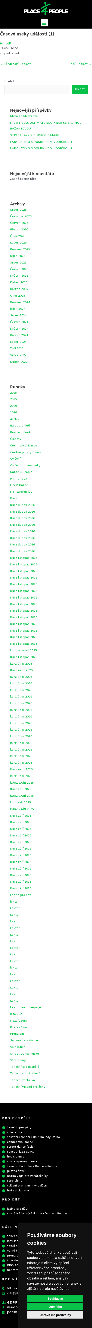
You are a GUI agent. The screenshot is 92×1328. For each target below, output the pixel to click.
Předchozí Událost (15, 64)
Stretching (18, 1060)
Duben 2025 (18, 282)
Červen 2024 (19, 322)
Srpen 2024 (18, 316)
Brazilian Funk (20, 432)
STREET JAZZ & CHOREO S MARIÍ (34, 135)
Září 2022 (17, 349)
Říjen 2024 (17, 309)
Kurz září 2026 (20, 836)
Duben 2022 (18, 362)
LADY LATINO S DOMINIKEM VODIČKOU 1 (41, 142)
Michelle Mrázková (24, 116)
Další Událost (80, 64)
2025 (13, 393)
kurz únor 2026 (21, 664)
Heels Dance (19, 485)
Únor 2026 (17, 236)
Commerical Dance (23, 446)
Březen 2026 (19, 230)
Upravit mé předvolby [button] (55, 1315)
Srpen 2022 (18, 355)
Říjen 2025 (17, 256)
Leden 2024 (18, 342)
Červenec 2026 (20, 216)
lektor (14, 902)
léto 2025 (17, 1014)
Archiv (14, 419)
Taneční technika (22, 1080)
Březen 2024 (19, 335)
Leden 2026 (18, 243)
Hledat (9, 81)
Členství (16, 439)
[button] (44, 22)
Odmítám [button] (55, 1306)
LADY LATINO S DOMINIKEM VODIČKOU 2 (41, 148)
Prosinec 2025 (20, 249)
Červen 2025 (19, 269)
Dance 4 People (21, 472)
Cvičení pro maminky (25, 465)
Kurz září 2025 (20, 789)
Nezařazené (19, 1021)
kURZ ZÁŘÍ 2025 (22, 783)
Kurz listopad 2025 (23, 558)
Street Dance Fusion (25, 1054)
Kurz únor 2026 (21, 670)
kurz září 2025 (20, 803)
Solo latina (17, 1047)
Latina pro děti (20, 895)
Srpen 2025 (18, 263)
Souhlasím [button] (55, 1298)
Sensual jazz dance (24, 1041)
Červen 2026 (19, 223)
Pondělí (5, 44)
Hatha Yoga (18, 479)
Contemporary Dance (25, 452)
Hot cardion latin (22, 492)
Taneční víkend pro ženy (27, 1087)
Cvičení (15, 459)
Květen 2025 (19, 276)
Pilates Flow (19, 1027)
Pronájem (17, 1034)
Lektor (15, 908)
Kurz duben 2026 (22, 505)
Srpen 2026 (18, 210)
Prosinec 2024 (20, 302)
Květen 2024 (19, 329)
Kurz (13, 498)
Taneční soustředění (25, 1074)
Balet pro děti (20, 426)
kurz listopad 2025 (23, 651)
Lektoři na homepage (25, 1007)
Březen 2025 (19, 289)
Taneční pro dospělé (24, 1067)
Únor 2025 (17, 296)
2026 (13, 406)
